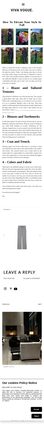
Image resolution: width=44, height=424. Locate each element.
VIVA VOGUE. (22, 10)
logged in (19, 278)
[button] (23, 4)
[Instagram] (5, 288)
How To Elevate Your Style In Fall (22, 23)
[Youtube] (15, 289)
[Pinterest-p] (11, 289)
